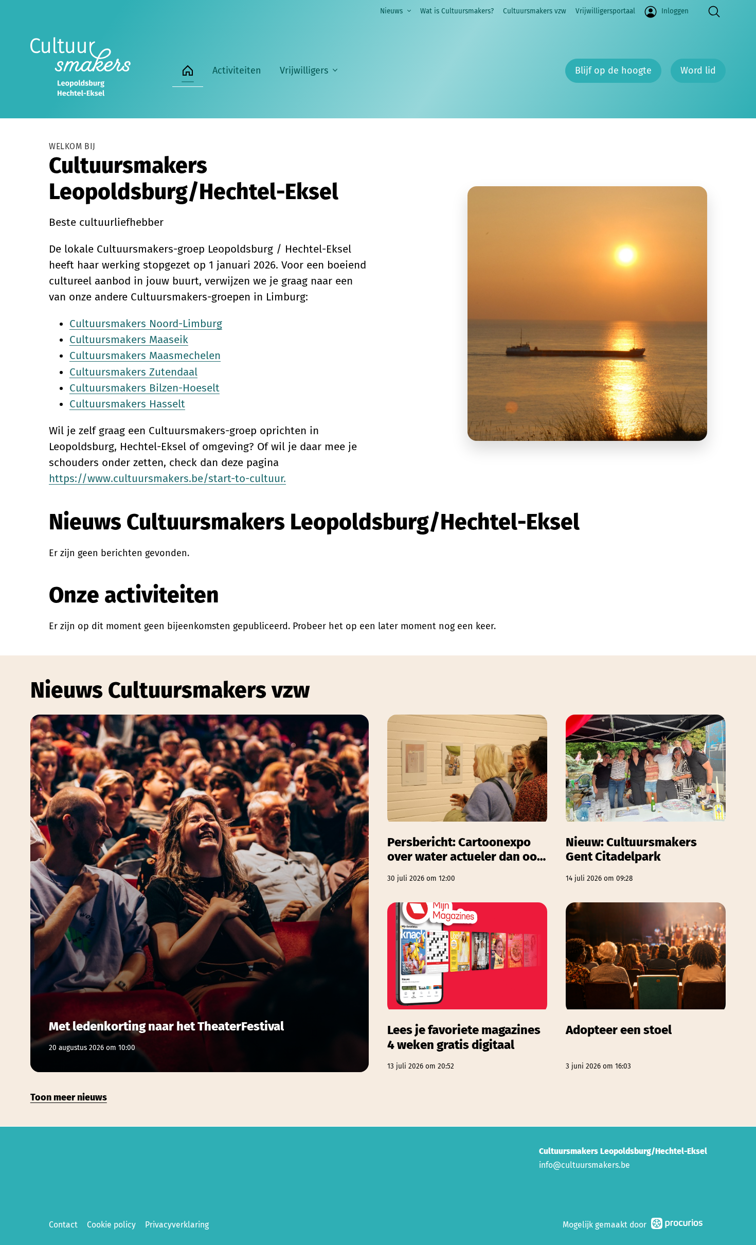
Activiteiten (236, 70)
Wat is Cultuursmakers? (457, 11)
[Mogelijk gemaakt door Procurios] (677, 1225)
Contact (63, 1225)
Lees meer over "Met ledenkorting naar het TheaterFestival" (199, 893)
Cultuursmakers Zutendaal (133, 372)
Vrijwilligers (304, 70)
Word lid (698, 70)
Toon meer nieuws (68, 1097)
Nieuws (391, 11)
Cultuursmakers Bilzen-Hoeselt (144, 388)
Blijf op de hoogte (613, 70)
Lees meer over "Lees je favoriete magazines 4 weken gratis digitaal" (467, 987)
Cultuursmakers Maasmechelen (145, 355)
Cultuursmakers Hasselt (127, 404)
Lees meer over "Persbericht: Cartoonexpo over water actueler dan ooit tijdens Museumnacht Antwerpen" (467, 799)
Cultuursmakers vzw (534, 11)
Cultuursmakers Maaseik (128, 339)
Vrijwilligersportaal (605, 11)
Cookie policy (111, 1225)
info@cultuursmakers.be (584, 1165)
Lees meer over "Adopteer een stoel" (646, 987)
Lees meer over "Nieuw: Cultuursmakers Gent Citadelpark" (646, 799)
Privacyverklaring (177, 1225)
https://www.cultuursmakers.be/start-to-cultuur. (167, 478)
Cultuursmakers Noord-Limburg (145, 323)
